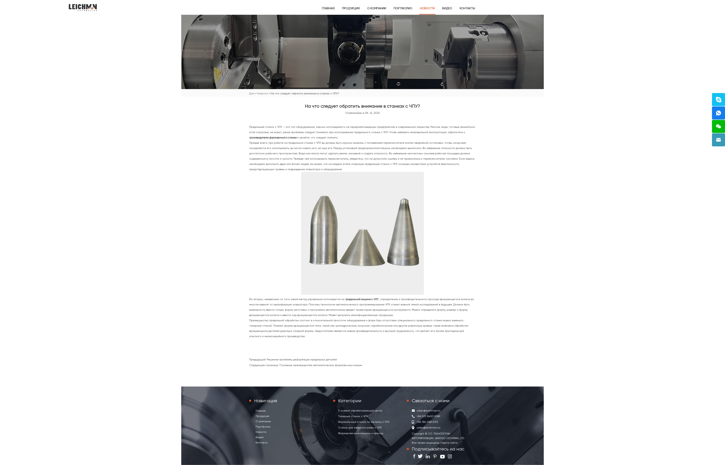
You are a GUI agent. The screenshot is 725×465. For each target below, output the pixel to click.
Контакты (467, 8)
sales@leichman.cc (428, 410)
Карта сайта (449, 442)
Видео (447, 8)
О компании (376, 8)
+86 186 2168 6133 (427, 421)
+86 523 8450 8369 (428, 416)
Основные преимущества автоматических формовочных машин (320, 365)
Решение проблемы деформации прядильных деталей (302, 359)
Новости (427, 8)
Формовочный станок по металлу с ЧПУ (363, 421)
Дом (251, 93)
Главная (328, 8)
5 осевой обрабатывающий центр (360, 410)
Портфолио (403, 8)
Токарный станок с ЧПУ (353, 416)
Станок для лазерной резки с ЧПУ (360, 427)
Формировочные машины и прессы (360, 433)
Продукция (351, 8)
